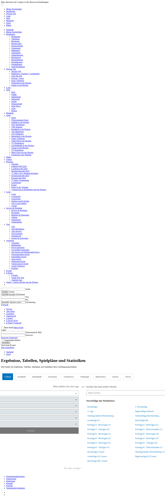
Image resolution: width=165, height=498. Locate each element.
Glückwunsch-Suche (19, 264)
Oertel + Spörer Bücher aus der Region (22, 282)
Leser (8, 192)
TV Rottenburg (17, 143)
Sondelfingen (16, 64)
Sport (8, 23)
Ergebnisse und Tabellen (21, 155)
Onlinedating (16, 222)
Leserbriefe (15, 196)
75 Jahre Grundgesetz (20, 180)
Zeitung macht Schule (20, 201)
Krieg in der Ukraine (19, 187)
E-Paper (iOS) (12, 321)
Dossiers (9, 162)
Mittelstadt (15, 50)
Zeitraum (21, 294)
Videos (9, 159)
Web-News (15, 106)
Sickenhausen (17, 62)
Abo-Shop (10, 311)
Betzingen (15, 41)
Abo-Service (16, 231)
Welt (8, 18)
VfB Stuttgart (16, 127)
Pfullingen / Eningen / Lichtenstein (25, 74)
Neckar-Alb (11, 14)
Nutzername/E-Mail (33, 332)
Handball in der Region (20, 129)
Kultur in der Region (19, 85)
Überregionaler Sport (19, 120)
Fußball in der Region (20, 122)
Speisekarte (16, 220)
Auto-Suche (16, 259)
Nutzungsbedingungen (15, 476)
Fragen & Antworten (19, 238)
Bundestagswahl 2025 (20, 171)
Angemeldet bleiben (12, 340)
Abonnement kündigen (15, 488)
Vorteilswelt (16, 236)
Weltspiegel (16, 97)
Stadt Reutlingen (18, 67)
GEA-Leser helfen (18, 203)
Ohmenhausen (17, 55)
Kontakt (9, 483)
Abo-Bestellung (17, 229)
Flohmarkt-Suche (18, 261)
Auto (13, 108)
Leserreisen (16, 199)
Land (8, 16)
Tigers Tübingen (18, 139)
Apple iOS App (17, 278)
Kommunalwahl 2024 (20, 176)
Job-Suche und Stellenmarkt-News (25, 252)
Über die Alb (16, 76)
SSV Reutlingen (18, 125)
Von (27, 297)
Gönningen (15, 48)
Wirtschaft (15, 99)
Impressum (10, 481)
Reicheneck (16, 57)
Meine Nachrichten (14, 9)
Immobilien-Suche (18, 257)
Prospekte (15, 213)
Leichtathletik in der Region (22, 145)
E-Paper (9, 273)
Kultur (14, 101)
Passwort (29, 335)
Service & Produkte (14, 208)
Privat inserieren (17, 247)
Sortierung (31, 302)
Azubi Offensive (18, 266)
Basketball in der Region (21, 136)
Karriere (14, 268)
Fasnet (14, 185)
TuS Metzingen (17, 132)
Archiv (14, 206)
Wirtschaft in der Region (21, 83)
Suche (27, 289)
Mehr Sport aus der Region (22, 152)
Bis (26, 300)
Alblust (14, 217)
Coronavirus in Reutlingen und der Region (28, 189)
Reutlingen (10, 11)
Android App (16, 280)
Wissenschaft (16, 104)
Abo (8, 224)
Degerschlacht (17, 46)
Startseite (10, 30)
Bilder (8, 25)
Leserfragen (16, 183)
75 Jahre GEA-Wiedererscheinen (24, 173)
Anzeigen (10, 240)
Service (9, 309)
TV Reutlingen (17, 150)
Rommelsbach (17, 60)
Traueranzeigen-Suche (20, 254)
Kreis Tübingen (17, 81)
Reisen (14, 111)
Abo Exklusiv (17, 234)
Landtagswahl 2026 (19, 169)
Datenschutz (11, 479)
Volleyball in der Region (21, 141)
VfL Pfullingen (17, 134)
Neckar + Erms (17, 78)
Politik (14, 94)
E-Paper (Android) (13, 323)
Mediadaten (16, 245)
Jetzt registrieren (7, 347)
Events (9, 271)
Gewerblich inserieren (20, 250)
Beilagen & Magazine (20, 215)
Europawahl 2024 (18, 178)
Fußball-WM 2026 (19, 166)
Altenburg (15, 39)
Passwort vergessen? (9, 338)
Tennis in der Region (19, 148)
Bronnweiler (16, 43)
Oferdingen (16, 53)
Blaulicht (10, 21)
